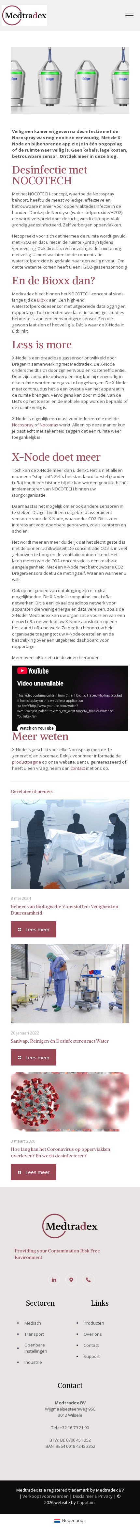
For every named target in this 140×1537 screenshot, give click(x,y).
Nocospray (23, 425)
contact (78, 768)
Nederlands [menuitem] (74, 1520)
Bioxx (42, 300)
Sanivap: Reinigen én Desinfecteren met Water (60, 1041)
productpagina (26, 762)
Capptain (86, 1502)
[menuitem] (70, 1520)
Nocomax (49, 425)
